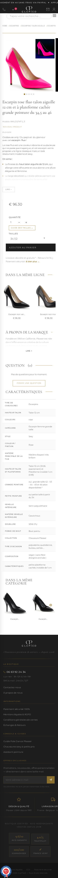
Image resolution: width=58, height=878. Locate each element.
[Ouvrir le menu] (54, 15)
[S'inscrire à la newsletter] (51, 779)
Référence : (6, 122)
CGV (28, 869)
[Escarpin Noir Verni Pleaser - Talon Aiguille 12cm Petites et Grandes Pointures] (14, 603)
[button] (24, 94)
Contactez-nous (12, 687)
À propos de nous (12, 692)
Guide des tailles (21, 228)
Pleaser (6, 132)
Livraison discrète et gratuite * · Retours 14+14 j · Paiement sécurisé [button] (30, 260)
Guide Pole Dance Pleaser (17, 741)
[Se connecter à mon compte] (54, 9)
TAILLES (14, 233)
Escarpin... (14, 619)
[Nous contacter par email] (47, 9)
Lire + (29, 351)
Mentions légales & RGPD (17, 714)
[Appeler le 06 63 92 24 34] (4, 9)
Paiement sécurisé (43, 869)
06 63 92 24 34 (16, 672)
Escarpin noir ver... (17, 314)
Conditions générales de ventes (20, 719)
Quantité (15, 217)
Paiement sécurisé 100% (16, 709)
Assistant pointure (13, 752)
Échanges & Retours (14, 725)
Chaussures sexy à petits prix (19, 746)
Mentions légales (14, 869)
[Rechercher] (48, 16)
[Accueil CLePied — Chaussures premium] (29, 643)
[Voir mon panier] (11, 9)
